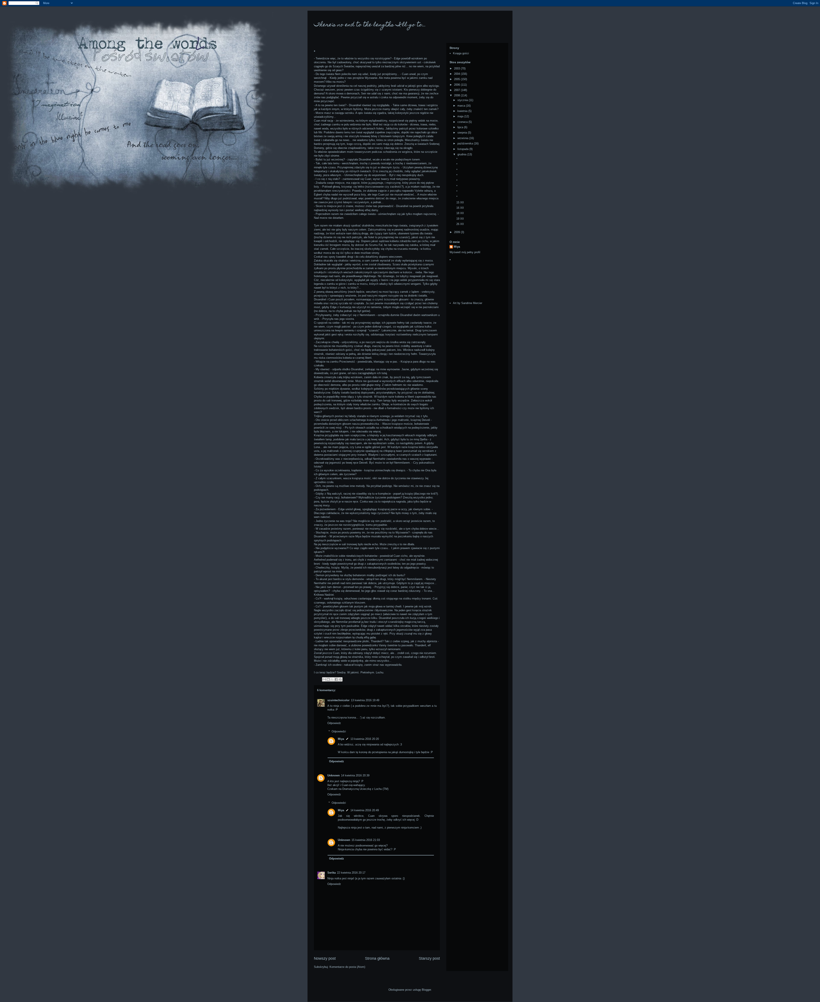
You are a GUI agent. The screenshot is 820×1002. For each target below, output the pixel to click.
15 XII (460, 202)
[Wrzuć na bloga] (328, 679)
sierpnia (462, 132)
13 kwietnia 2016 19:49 (365, 700)
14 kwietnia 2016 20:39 (355, 775)
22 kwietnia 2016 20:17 (351, 872)
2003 (457, 68)
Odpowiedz (334, 723)
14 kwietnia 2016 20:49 (364, 810)
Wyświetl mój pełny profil (465, 252)
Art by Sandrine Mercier (467, 303)
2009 (457, 232)
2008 (457, 95)
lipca (460, 127)
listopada (463, 149)
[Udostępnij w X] (332, 679)
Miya (341, 738)
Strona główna (377, 958)
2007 (457, 90)
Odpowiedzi (339, 731)
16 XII (460, 207)
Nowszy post (325, 958)
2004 (457, 73)
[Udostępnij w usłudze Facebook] (336, 679)
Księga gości (461, 53)
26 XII (460, 224)
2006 (457, 84)
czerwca (463, 121)
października (465, 143)
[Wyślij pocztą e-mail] (324, 679)
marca (461, 105)
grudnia (462, 154)
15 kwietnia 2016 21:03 (365, 840)
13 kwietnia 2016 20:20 (364, 738)
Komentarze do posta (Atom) (347, 966)
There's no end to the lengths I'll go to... (370, 25)
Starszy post (429, 958)
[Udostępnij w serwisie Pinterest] (340, 679)
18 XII (460, 213)
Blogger (426, 989)
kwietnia (462, 111)
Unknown (333, 775)
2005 (457, 79)
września (463, 138)
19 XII (460, 218)
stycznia (463, 100)
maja (460, 116)
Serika (331, 872)
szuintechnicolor (338, 700)
